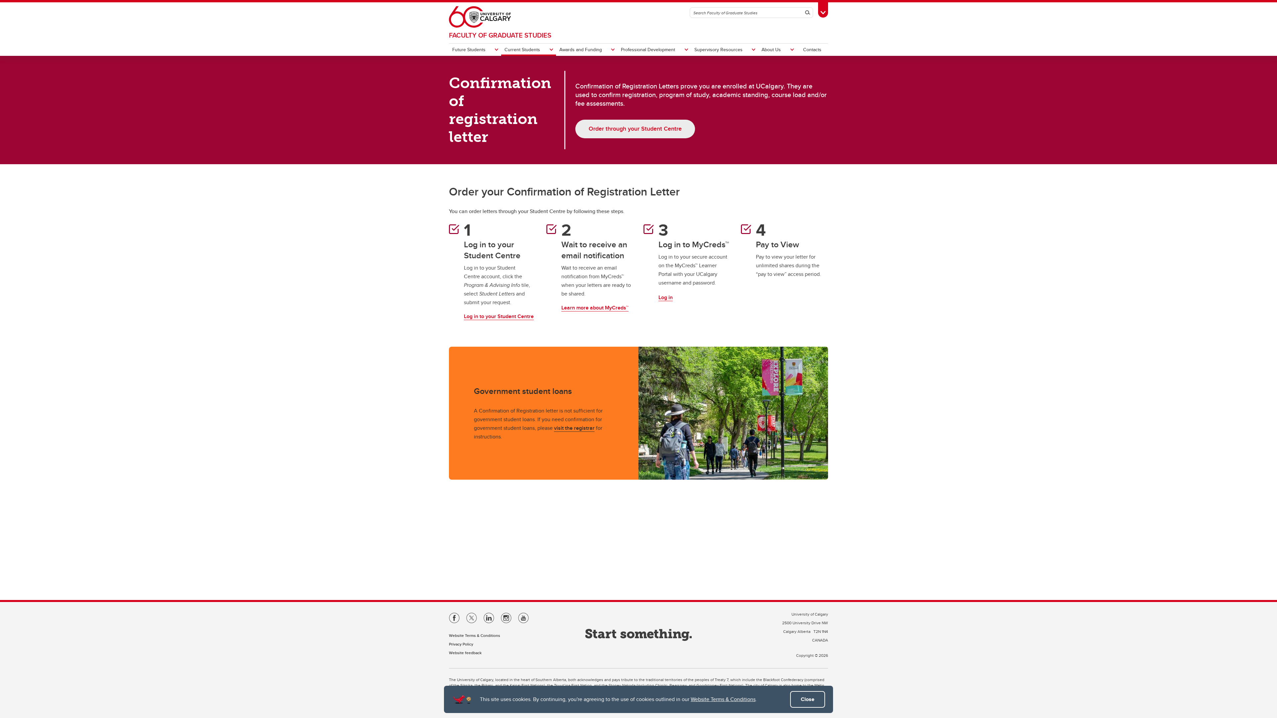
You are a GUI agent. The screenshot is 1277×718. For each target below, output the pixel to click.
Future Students (469, 49)
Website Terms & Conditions (723, 699)
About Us (771, 49)
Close (807, 699)
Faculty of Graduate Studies (500, 35)
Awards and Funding (580, 49)
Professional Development (648, 49)
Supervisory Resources (718, 49)
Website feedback (465, 653)
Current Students (522, 49)
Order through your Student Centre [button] (635, 128)
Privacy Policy (461, 644)
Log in (665, 297)
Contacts (812, 49)
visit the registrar (574, 428)
